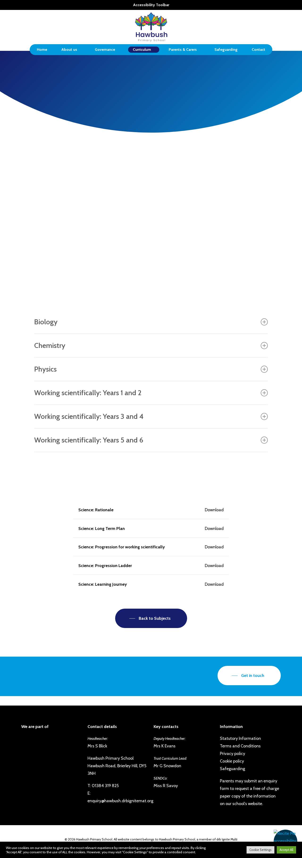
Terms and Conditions (240, 746)
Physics (45, 369)
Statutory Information (240, 738)
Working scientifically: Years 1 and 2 (88, 392)
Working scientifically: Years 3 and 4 (88, 416)
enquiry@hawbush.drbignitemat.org (120, 800)
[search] (278, 27)
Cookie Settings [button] (260, 850)
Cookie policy (232, 761)
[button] (285, 841)
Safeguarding (232, 768)
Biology (46, 321)
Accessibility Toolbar (151, 5)
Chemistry (49, 345)
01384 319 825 (105, 785)
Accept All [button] (286, 850)
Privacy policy (232, 753)
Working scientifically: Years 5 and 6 (88, 440)
